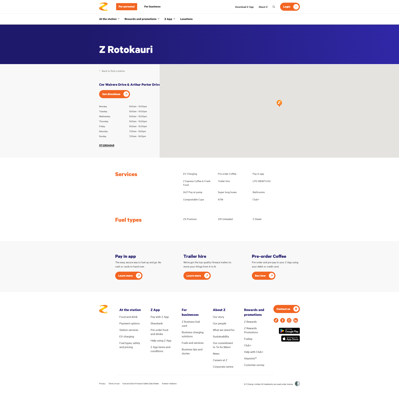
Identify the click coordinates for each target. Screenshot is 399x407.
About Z (263, 6)
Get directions (111, 94)
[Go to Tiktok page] (276, 320)
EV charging (126, 336)
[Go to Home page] (103, 310)
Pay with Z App (160, 316)
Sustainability (221, 336)
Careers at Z (220, 360)
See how (260, 275)
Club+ (247, 345)
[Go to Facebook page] (282, 320)
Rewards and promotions (140, 19)
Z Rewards (250, 321)
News (216, 353)
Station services (128, 330)
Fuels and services (193, 342)
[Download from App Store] (290, 338)
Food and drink (128, 316)
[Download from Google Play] (289, 331)
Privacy (102, 383)
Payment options (129, 323)
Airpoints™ (250, 358)
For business (152, 6)
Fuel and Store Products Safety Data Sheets (141, 383)
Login (286, 6)
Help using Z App (161, 340)
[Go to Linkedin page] (295, 320)
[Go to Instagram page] (289, 320)
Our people (219, 323)
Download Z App (244, 6)
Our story (218, 316)
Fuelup (248, 338)
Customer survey (254, 365)
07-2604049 (106, 145)
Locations (186, 19)
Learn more (125, 275)
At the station (108, 19)
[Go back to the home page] (103, 6)
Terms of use (113, 383)
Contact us (283, 309)
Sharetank (157, 323)
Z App (168, 19)
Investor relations (169, 383)
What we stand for (224, 330)
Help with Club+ (253, 351)
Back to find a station (113, 70)
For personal (127, 6)
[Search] (274, 6)
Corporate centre (223, 366)
